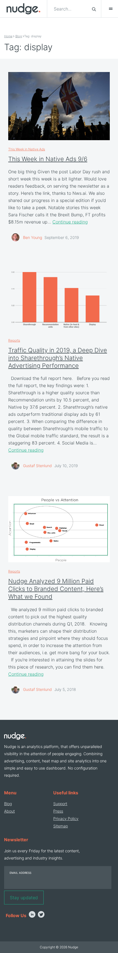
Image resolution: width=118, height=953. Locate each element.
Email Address (20, 872)
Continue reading (70, 222)
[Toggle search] (94, 8)
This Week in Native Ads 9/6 (47, 159)
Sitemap (60, 826)
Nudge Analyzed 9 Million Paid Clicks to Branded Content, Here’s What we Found (55, 588)
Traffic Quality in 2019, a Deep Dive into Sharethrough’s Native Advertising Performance (57, 358)
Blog (18, 36)
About (9, 811)
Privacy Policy (65, 818)
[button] (108, 9)
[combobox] (69, 9)
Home (8, 36)
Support (60, 803)
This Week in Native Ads (26, 149)
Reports (14, 340)
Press (58, 811)
